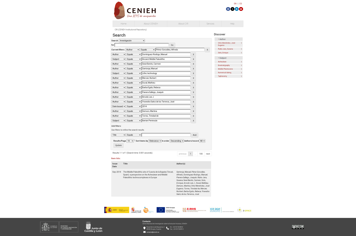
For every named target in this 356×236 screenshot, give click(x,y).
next (208, 154)
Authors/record (191, 141)
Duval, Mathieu (202, 183)
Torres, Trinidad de (192, 188)
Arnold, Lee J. (189, 183)
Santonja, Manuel (183, 172)
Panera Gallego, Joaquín (186, 177)
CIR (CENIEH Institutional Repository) (131, 30)
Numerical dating (224, 73)
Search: (114, 40)
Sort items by (142, 141)
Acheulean (222, 62)
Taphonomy (222, 76)
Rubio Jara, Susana (225, 49)
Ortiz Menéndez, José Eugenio (226, 44)
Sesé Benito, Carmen (192, 180)
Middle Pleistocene (225, 69)
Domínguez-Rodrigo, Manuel (195, 175)
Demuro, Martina (183, 186)
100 (201, 154)
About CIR (183, 23)
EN (235, 4)
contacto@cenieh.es (153, 232)
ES (241, 4)
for (112, 45)
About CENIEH (151, 23)
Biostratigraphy (224, 65)
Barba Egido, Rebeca (192, 191)
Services (210, 23)
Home (123, 23)
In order (165, 141)
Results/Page (119, 141)
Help (232, 23)
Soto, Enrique (223, 53)
